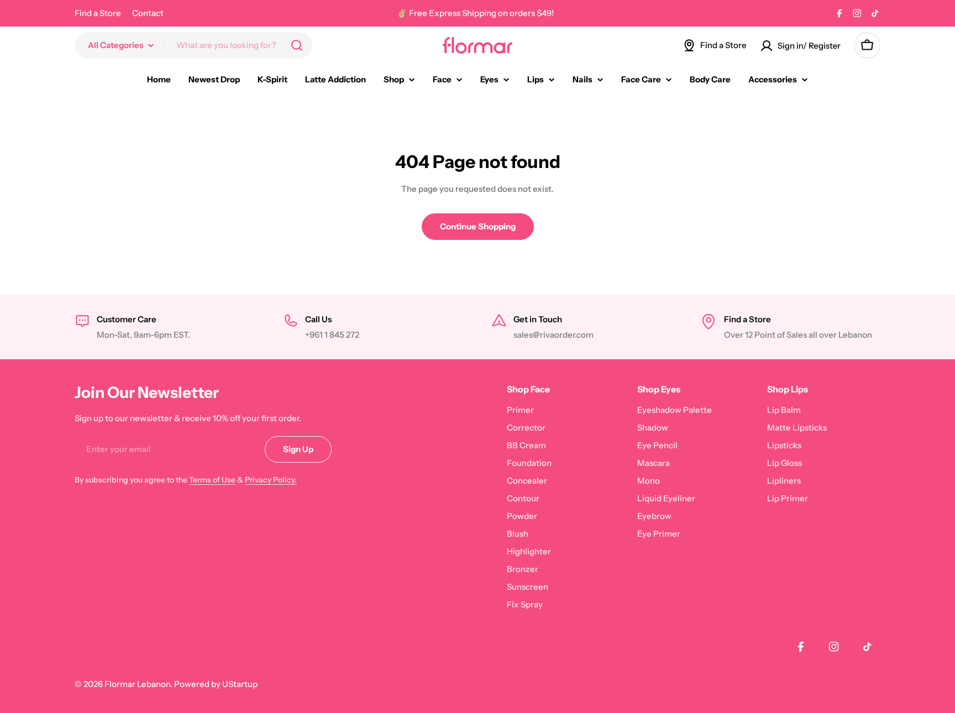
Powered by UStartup (216, 684)
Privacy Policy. (271, 480)
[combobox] (193, 45)
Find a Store (98, 13)
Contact (148, 13)
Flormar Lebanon (137, 684)
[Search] (296, 45)
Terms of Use (212, 480)
